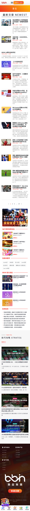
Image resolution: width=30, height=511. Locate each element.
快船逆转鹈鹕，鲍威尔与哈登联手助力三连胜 (15, 312)
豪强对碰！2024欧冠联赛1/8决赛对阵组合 (19, 284)
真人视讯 (17, 262)
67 (19, 204)
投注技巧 (5, 265)
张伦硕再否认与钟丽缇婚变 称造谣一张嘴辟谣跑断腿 (20, 21)
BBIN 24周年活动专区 (8, 52)
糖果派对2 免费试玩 (20, 265)
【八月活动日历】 (18, 62)
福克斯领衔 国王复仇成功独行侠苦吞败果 (14, 318)
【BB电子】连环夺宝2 (19, 242)
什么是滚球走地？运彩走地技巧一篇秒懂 (14, 387)
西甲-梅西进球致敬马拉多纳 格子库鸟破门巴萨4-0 (20, 171)
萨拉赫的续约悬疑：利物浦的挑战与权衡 (13, 325)
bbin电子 (5, 262)
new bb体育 (6, 268)
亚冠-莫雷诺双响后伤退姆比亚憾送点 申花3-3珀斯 (20, 156)
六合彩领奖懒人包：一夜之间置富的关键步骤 (15, 363)
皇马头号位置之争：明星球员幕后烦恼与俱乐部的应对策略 (15, 323)
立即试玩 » (15, 238)
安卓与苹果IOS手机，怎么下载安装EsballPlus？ (20, 91)
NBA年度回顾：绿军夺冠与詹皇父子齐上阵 (14, 320)
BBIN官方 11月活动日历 (19, 300)
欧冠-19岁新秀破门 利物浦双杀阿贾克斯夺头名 (20, 141)
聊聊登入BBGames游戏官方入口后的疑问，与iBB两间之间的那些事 (20, 124)
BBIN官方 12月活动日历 (19, 292)
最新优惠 (12, 265)
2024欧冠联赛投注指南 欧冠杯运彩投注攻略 (15, 434)
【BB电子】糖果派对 (18, 250)
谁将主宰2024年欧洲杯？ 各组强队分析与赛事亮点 (20, 276)
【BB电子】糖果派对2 (19, 233)
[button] (12, 2)
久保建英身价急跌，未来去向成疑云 (12, 327)
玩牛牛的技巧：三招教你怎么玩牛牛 (20, 74)
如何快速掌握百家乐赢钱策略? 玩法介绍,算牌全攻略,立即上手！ (15, 410)
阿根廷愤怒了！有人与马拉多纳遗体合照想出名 (20, 187)
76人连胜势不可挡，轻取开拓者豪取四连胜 (14, 314)
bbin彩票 (24, 262)
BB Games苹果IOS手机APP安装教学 (20, 108)
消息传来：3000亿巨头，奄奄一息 (20, 38)
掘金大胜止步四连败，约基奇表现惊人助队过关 (15, 316)
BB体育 (11, 262)
